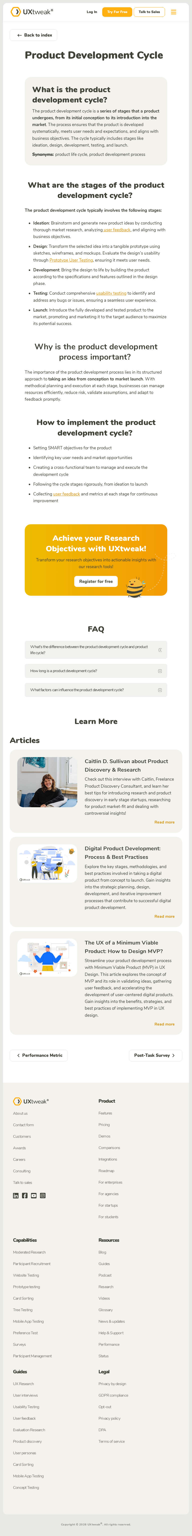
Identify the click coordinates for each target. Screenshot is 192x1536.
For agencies (108, 1194)
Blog (102, 1252)
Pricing (104, 1125)
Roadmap (106, 1171)
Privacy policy (109, 1418)
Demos (104, 1136)
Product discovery (27, 1441)
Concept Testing (26, 1487)
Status (103, 1356)
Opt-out (104, 1407)
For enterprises (110, 1182)
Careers (19, 1159)
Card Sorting (23, 1298)
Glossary (105, 1310)
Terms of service (111, 1441)
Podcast (104, 1275)
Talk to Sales (149, 12)
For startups (108, 1205)
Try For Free (117, 12)
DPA (102, 1430)
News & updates (111, 1321)
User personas (24, 1453)
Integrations (107, 1159)
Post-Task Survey (152, 1055)
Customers (22, 1136)
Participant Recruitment (31, 1264)
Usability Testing (26, 1407)
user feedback (116, 230)
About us (20, 1113)
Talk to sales (22, 1182)
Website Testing (26, 1275)
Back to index (38, 35)
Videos (104, 1298)
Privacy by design (112, 1384)
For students (108, 1217)
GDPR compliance (113, 1395)
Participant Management (32, 1356)
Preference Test (25, 1333)
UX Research (23, 1384)
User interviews (25, 1395)
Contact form (23, 1125)
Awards (19, 1148)
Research (106, 1287)
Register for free (96, 581)
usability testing (111, 293)
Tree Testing (22, 1310)
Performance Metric (42, 1055)
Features (105, 1113)
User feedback (24, 1418)
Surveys (19, 1344)
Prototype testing (26, 1287)
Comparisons (109, 1148)
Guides (104, 1264)
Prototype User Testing (71, 260)
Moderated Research (29, 1252)
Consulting (21, 1171)
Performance (108, 1344)
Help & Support (110, 1333)
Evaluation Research (29, 1430)
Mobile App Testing (28, 1321)
